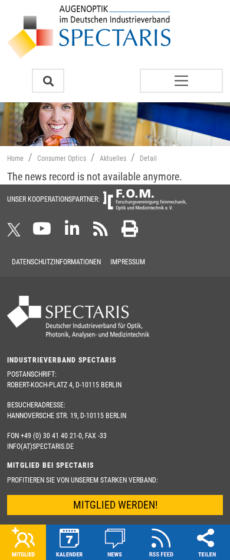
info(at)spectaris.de (40, 446)
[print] (130, 232)
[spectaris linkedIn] (72, 232)
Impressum (127, 262)
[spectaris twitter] (16, 232)
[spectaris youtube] (42, 232)
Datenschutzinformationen (56, 262)
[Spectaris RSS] (100, 232)
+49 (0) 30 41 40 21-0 (51, 436)
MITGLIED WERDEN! (115, 505)
